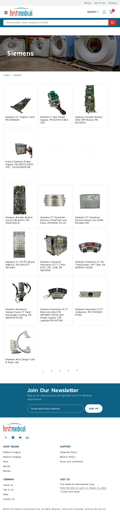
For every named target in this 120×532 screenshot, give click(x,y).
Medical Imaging (12, 457)
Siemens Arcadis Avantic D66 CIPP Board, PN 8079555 (89, 120)
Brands (6, 466)
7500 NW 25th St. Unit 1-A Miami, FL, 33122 (83, 488)
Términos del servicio (95, 509)
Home (6, 75)
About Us (8, 485)
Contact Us (9, 499)
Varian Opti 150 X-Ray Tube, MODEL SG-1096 (88, 166)
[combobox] (60, 22)
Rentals (7, 471)
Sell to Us (8, 489)
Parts (5, 461)
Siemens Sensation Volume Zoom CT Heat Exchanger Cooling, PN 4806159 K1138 (18, 313)
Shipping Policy (68, 452)
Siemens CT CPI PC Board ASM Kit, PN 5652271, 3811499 (20, 265)
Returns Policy (67, 457)
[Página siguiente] (76, 370)
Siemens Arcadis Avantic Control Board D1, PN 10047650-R (19, 220)
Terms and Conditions (71, 461)
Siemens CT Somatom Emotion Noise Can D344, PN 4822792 (89, 220)
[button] (7, 14)
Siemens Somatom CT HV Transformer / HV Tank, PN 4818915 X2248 (90, 265)
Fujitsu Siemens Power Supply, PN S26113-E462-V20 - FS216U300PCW (19, 164)
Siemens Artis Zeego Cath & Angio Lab (20, 361)
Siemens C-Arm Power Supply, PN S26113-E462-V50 (54, 120)
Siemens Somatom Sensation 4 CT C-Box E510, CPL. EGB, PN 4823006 (53, 266)
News (5, 494)
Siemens (17, 75)
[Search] (112, 22)
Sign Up (93, 408)
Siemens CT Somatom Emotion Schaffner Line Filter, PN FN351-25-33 (53, 220)
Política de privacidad (72, 509)
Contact (112, 2)
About (87, 2)
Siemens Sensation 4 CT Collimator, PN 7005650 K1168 (89, 312)
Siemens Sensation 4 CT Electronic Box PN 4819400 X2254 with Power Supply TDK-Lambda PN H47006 (54, 315)
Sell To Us (99, 2)
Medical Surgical (12, 452)
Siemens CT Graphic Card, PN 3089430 (20, 118)
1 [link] (43, 370)
